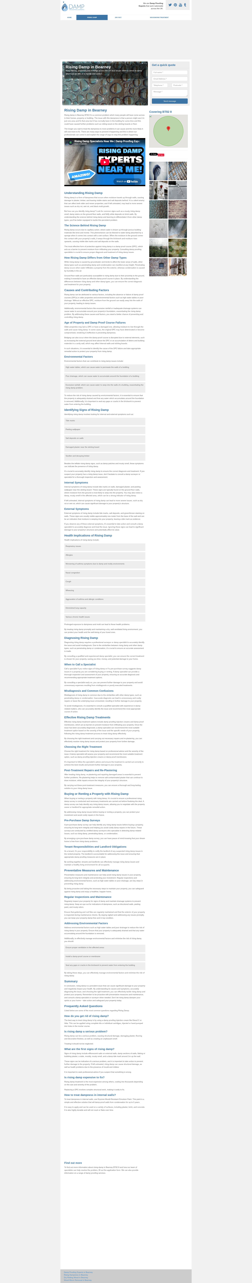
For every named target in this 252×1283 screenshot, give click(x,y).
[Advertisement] (126, 40)
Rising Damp (92, 17)
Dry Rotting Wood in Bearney (76, 1277)
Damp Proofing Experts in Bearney (78, 1272)
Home (69, 17)
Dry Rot (118, 17)
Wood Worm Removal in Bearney (78, 1280)
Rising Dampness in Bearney (76, 1275)
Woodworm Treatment (159, 17)
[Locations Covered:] (63, 2)
